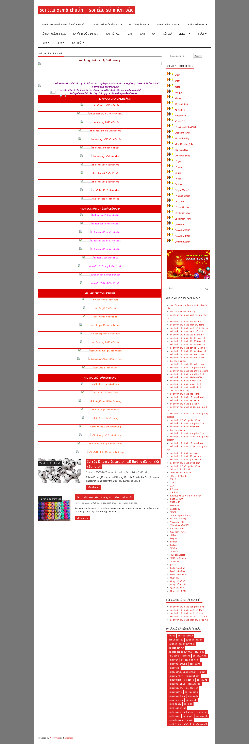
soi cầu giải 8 (174, 680)
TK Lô (44, 43)
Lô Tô (59, 43)
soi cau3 (186, 655)
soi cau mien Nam (189, 660)
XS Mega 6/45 (181, 104)
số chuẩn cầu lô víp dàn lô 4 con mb (187, 354)
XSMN (142, 33)
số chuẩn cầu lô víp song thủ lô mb (187, 374)
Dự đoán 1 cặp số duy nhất (181, 644)
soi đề (190, 720)
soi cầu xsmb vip (176, 696)
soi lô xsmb (201, 716)
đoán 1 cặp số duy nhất (195, 724)
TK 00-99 (179, 201)
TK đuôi (178, 184)
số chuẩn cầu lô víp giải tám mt (185, 403)
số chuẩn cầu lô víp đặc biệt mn (185, 456)
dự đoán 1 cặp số (194, 639)
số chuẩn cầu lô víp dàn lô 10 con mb (188, 351)
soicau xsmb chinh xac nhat (182, 672)
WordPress (54, 738)
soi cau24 (173, 660)
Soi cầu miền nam (195, 24)
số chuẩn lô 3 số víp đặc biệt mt (185, 420)
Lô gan (178, 161)
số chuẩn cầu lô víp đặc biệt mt (185, 400)
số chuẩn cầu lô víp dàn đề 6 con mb (187, 341)
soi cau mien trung (177, 664)
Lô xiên (178, 167)
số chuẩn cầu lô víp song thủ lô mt (187, 423)
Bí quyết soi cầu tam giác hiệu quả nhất (104, 497)
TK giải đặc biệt (182, 190)
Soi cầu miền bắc (138, 24)
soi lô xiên (188, 716)
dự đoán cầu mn (176, 648)
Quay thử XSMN (182, 241)
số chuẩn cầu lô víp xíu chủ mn (185, 463)
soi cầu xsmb (191, 692)
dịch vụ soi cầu (175, 639)
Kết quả (167, 33)
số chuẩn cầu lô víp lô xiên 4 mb (185, 387)
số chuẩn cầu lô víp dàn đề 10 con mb (188, 348)
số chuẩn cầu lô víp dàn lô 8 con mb (187, 364)
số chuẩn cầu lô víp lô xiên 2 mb (185, 380)
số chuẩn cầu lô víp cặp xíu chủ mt (187, 397)
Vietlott (183, 33)
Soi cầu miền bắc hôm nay (106, 24)
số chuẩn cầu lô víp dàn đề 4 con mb (187, 338)
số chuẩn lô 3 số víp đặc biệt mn (185, 466)
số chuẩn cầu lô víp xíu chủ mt (185, 426)
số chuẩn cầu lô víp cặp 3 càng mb (187, 334)
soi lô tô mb (174, 716)
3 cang (171, 635)
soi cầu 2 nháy (175, 676)
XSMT (154, 33)
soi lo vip (202, 712)
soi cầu (202, 672)
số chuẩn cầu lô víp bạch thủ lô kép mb (189, 328)
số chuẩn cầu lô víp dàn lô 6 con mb (187, 357)
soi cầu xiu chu (175, 688)
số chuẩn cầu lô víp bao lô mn (184, 453)
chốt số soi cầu (185, 635)
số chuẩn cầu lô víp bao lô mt (184, 394)
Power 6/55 (180, 115)
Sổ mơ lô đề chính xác (54, 33)
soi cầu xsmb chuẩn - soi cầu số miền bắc (129, 472)
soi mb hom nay (176, 720)
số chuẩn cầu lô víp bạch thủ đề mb (187, 324)
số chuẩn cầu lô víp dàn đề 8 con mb (187, 344)
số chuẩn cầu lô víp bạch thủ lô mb (187, 331)
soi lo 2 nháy (174, 704)
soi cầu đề (193, 696)
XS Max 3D (180, 121)
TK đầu (178, 178)
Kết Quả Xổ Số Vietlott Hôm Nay (185, 495)
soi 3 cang (173, 655)
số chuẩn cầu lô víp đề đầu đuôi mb (187, 377)
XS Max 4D (180, 110)
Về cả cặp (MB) (182, 138)
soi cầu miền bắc (176, 684)
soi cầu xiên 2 (175, 692)
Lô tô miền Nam (182, 213)
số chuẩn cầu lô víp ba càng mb (185, 321)
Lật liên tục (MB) (182, 132)
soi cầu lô (189, 680)
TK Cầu (200, 33)
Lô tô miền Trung (183, 219)
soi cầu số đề (194, 684)
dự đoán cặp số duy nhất (180, 652)
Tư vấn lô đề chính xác (85, 33)
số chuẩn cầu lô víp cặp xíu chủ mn (187, 443)
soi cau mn (195, 664)
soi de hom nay (175, 700)
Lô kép (178, 173)
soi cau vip (173, 668)
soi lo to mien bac (177, 708)
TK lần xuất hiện (182, 196)
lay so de (199, 652)
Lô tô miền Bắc (182, 207)
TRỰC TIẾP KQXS (112, 33)
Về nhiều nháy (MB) (184, 144)
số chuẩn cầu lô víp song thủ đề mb (187, 367)
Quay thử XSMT (182, 236)
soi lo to (188, 704)
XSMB (130, 33)
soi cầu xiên (192, 688)
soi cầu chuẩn (192, 676)
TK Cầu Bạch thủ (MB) (185, 127)
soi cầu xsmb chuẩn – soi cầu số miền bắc (86, 10)
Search (198, 56)
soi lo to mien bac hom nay (181, 712)
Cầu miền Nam (181, 150)
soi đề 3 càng (174, 724)
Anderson (68, 738)
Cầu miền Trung (182, 155)
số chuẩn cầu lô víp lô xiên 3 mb (185, 384)
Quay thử (76, 43)
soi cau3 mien (200, 655)
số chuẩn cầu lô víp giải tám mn (185, 459)
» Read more (93, 487)
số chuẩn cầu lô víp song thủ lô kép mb (189, 371)
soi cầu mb (202, 680)
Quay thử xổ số (177, 581)
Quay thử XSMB (182, 230)
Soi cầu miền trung (167, 24)
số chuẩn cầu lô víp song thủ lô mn (187, 433)
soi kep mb (191, 700)
